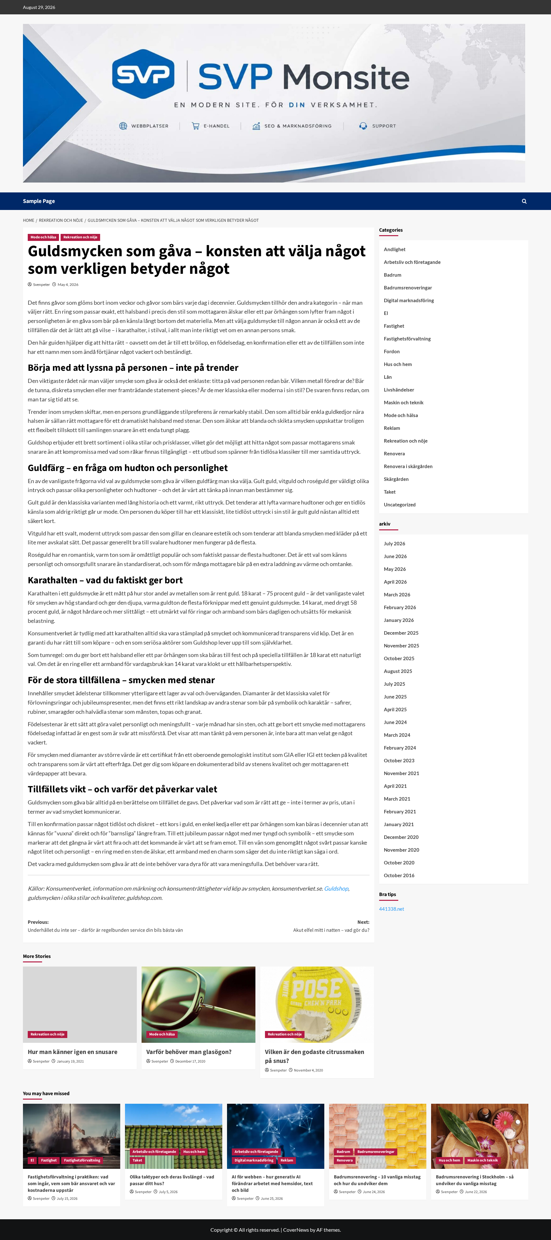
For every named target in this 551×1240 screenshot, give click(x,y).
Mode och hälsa (43, 237)
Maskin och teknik (403, 403)
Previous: (105, 926)
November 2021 (401, 773)
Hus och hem (398, 364)
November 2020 (401, 850)
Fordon (392, 352)
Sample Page (39, 201)
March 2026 (397, 594)
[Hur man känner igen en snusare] (80, 1004)
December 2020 (401, 837)
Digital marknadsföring (409, 300)
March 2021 (397, 799)
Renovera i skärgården (408, 466)
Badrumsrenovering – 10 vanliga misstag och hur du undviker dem (377, 1180)
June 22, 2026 (476, 1192)
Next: (331, 926)
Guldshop (336, 888)
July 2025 (394, 684)
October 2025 (399, 658)
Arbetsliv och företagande (412, 262)
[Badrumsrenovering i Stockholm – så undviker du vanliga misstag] (479, 1136)
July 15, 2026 (67, 1198)
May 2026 (395, 569)
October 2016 (399, 875)
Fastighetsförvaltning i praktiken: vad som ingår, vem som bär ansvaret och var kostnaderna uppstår (71, 1184)
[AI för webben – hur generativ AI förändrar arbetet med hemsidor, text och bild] (275, 1136)
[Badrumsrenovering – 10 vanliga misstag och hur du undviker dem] (377, 1136)
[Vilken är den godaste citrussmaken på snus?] (317, 1004)
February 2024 (400, 748)
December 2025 (401, 633)
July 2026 (394, 543)
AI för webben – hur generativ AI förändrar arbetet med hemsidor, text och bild (272, 1184)
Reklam (392, 428)
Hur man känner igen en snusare (72, 1052)
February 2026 (400, 607)
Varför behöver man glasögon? (188, 1052)
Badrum (392, 275)
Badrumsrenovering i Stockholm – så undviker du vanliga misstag (475, 1180)
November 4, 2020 (308, 1070)
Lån (388, 377)
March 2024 (397, 735)
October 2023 (399, 760)
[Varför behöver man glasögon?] (198, 1004)
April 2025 (395, 709)
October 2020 (399, 862)
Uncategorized (400, 505)
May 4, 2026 (68, 284)
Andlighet (395, 249)
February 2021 (400, 811)
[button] (524, 201)
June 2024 (395, 722)
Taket (390, 492)
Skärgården (396, 479)
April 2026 (395, 582)
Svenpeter (41, 284)
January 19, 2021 (70, 1061)
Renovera (394, 454)
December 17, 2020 (190, 1061)
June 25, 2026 (272, 1198)
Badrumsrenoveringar (408, 288)
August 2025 (398, 671)
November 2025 (401, 645)
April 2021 (395, 786)
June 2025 (395, 696)
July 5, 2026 (168, 1192)
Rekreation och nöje (80, 237)
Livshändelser (399, 390)
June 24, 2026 (374, 1192)
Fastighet (394, 326)
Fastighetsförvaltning (407, 339)
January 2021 (399, 824)
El (386, 313)
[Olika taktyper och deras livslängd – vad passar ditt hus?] (173, 1136)
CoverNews (296, 1230)
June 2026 (395, 556)
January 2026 (399, 620)
